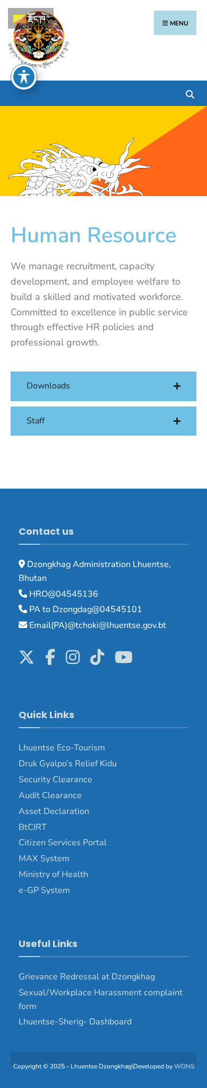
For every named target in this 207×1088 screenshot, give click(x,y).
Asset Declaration (54, 811)
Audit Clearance (50, 795)
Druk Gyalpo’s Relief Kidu (68, 763)
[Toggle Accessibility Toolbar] (24, 77)
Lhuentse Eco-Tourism (62, 748)
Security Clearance (55, 779)
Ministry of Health (53, 874)
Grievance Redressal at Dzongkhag (87, 977)
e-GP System (44, 890)
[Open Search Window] (189, 93)
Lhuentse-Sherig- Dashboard (75, 1022)
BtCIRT (33, 827)
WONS (184, 1066)
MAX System (44, 858)
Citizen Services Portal (63, 842)
